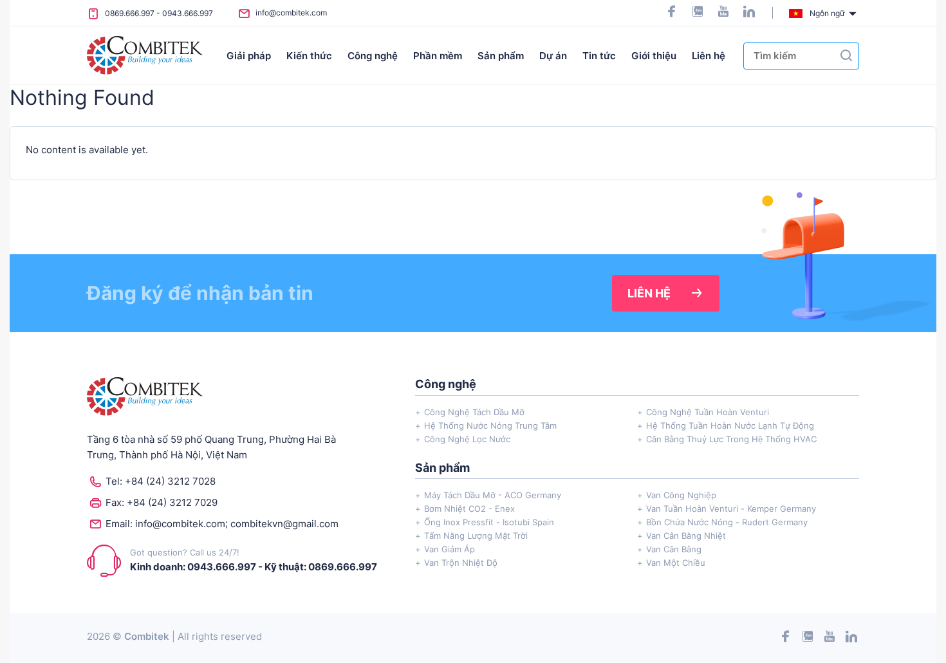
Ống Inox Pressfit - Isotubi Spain (489, 522)
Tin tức (599, 56)
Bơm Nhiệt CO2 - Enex (469, 508)
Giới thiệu (653, 56)
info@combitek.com (291, 12)
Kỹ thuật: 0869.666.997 (320, 567)
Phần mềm (437, 56)
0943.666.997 (187, 13)
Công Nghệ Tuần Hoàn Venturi (707, 412)
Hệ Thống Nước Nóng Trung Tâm (490, 425)
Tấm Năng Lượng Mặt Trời (476, 535)
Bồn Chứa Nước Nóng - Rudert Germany (727, 522)
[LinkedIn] (749, 12)
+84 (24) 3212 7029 (172, 502)
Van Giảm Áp (449, 549)
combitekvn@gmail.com (284, 524)
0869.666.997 (129, 13)
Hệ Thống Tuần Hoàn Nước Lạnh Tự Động (730, 425)
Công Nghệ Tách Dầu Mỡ (474, 412)
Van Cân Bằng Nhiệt (686, 535)
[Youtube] (723, 12)
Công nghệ (373, 56)
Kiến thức (309, 56)
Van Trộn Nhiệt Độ (460, 562)
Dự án (553, 56)
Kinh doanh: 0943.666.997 (193, 567)
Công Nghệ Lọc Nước (467, 439)
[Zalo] (697, 12)
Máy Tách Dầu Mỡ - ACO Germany (492, 495)
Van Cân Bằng (673, 549)
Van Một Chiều (675, 562)
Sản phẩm (501, 56)
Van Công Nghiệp (681, 495)
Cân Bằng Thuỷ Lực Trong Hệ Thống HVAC (731, 439)
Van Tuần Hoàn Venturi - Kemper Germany (731, 508)
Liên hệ (708, 56)
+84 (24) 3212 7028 (170, 481)
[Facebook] (672, 12)
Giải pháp (249, 56)
